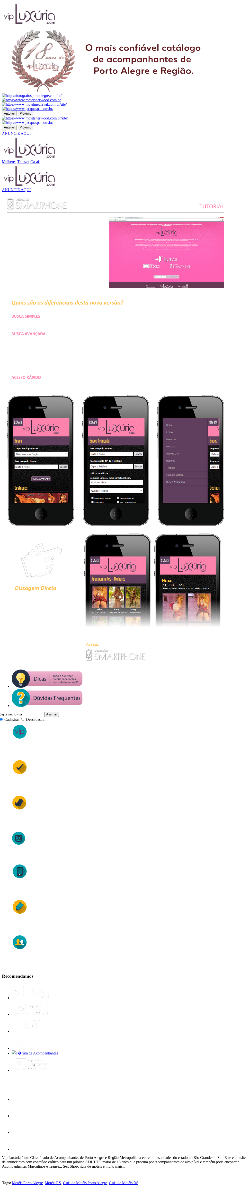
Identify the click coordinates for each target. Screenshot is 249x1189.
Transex (23, 162)
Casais (35, 162)
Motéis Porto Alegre (27, 1183)
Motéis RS (53, 1183)
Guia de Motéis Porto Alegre (85, 1183)
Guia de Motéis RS (123, 1183)
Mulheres (9, 162)
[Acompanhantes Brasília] (31, 1031)
